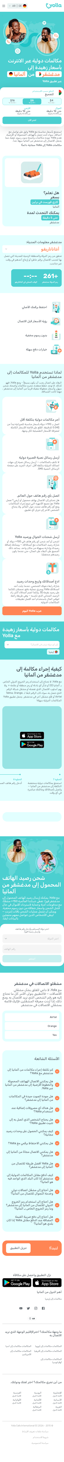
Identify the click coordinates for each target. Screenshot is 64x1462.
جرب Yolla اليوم (32, 610)
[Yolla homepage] (54, 6)
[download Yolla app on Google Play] (32, 744)
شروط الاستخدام (40, 1437)
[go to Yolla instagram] (36, 1308)
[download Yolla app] (47, 1282)
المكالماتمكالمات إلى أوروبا (48, 1346)
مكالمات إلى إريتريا (53, 1299)
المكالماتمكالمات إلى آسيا (18, 1346)
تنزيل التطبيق (18, 1248)
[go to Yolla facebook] (43, 1308)
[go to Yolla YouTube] (21, 1308)
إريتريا (51, 652)
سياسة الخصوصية (40, 1443)
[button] (17, 6)
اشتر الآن (32, 120)
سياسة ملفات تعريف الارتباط (35, 1431)
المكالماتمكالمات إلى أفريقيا (48, 1351)
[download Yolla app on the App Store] (32, 735)
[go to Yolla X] (28, 1308)
